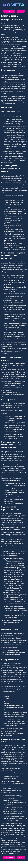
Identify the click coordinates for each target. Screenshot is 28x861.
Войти (20, 11)
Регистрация (9, 11)
